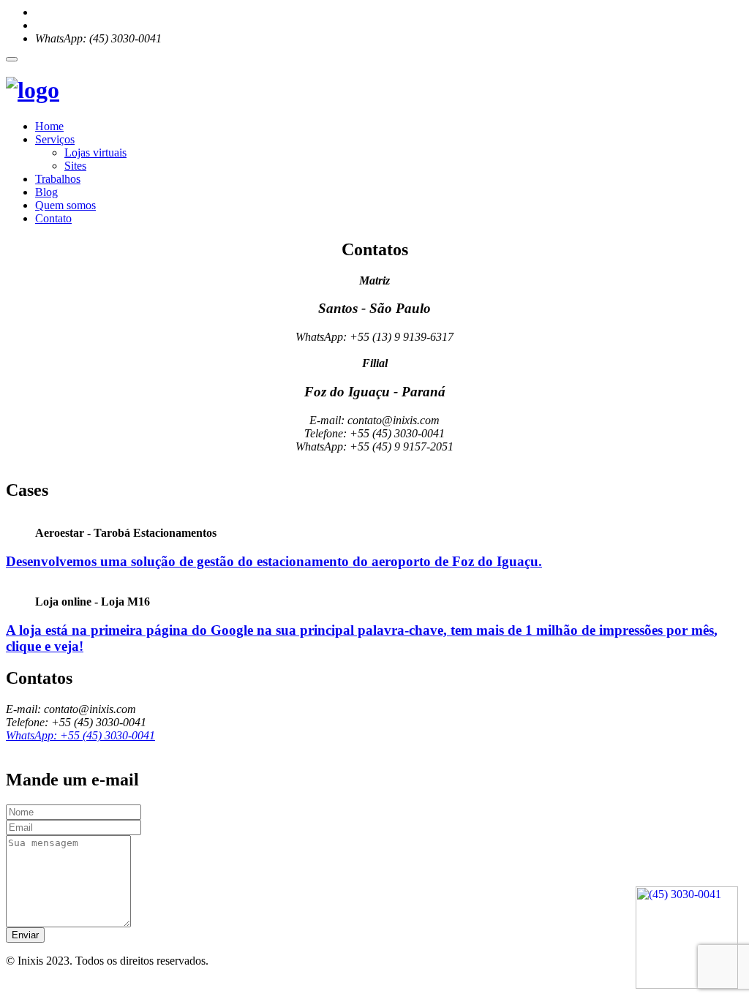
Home (49, 126)
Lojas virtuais (95, 152)
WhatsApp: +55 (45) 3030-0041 (80, 735)
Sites (75, 165)
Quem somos (65, 205)
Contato (53, 218)
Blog (46, 192)
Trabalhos (57, 179)
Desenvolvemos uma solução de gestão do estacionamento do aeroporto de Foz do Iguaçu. (274, 561)
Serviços (55, 139)
